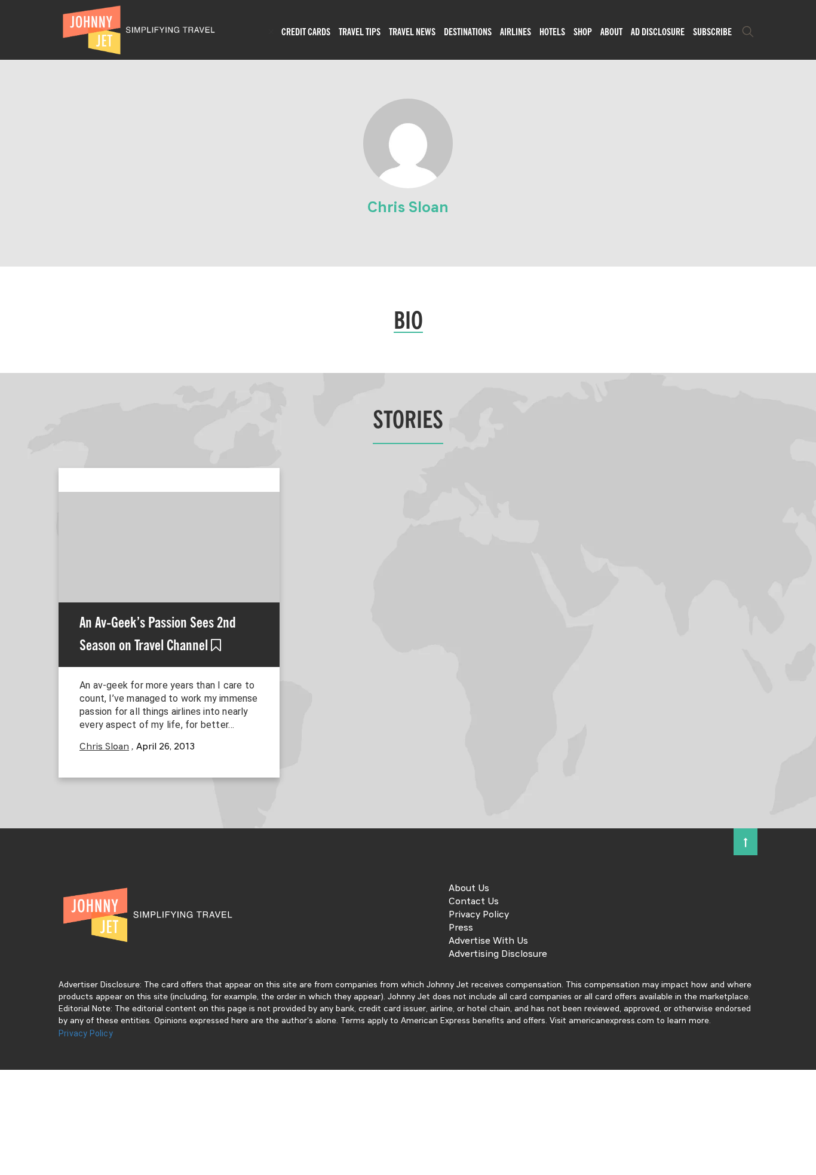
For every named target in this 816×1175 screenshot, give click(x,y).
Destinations (468, 32)
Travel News (412, 32)
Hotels (552, 32)
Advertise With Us (488, 941)
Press (461, 928)
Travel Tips (360, 32)
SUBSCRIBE (712, 32)
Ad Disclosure (658, 32)
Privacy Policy (479, 915)
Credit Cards (305, 32)
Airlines (515, 32)
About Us (469, 889)
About (611, 32)
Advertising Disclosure (498, 954)
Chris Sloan (104, 747)
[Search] (747, 31)
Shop (582, 32)
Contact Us (474, 902)
